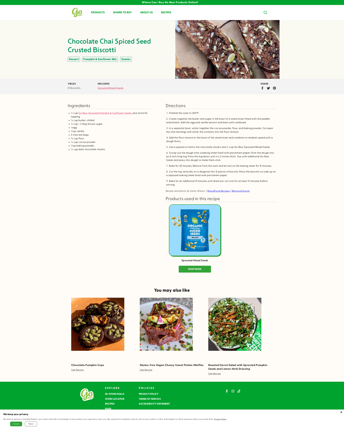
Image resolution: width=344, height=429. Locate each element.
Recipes (110, 404)
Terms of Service (150, 399)
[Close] (341, 412)
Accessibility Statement (154, 404)
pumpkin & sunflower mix (100, 59)
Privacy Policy (148, 394)
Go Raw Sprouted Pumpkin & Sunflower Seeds (104, 113)
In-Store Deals (114, 394)
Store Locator (115, 399)
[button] (265, 12)
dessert (74, 59)
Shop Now (195, 269)
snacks (126, 59)
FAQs (108, 409)
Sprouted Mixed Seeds (110, 88)
